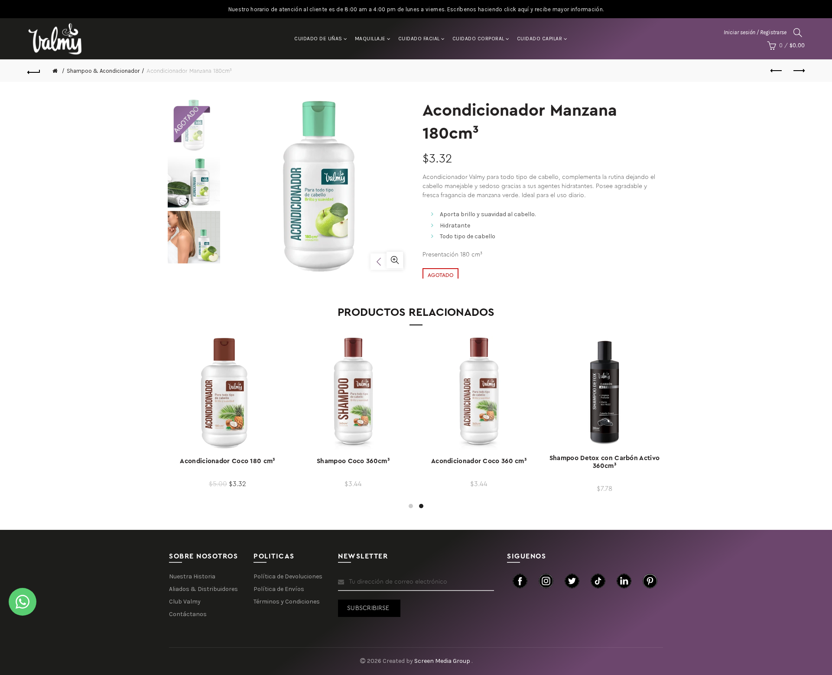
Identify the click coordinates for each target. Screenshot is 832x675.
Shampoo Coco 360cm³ (353, 461)
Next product (798, 71)
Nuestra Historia (192, 576)
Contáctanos (188, 614)
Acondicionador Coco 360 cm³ (478, 461)
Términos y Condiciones (287, 601)
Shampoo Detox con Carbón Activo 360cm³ (604, 462)
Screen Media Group (442, 661)
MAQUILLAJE (370, 39)
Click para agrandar (395, 260)
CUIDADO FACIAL (419, 39)
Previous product (776, 71)
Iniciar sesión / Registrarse (755, 32)
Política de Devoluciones (288, 576)
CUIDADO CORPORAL (478, 39)
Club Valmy (185, 601)
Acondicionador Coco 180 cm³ (227, 461)
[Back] (34, 71)
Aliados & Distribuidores (203, 589)
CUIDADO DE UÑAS (318, 39)
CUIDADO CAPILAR (539, 39)
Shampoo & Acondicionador (103, 71)
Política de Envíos (279, 589)
